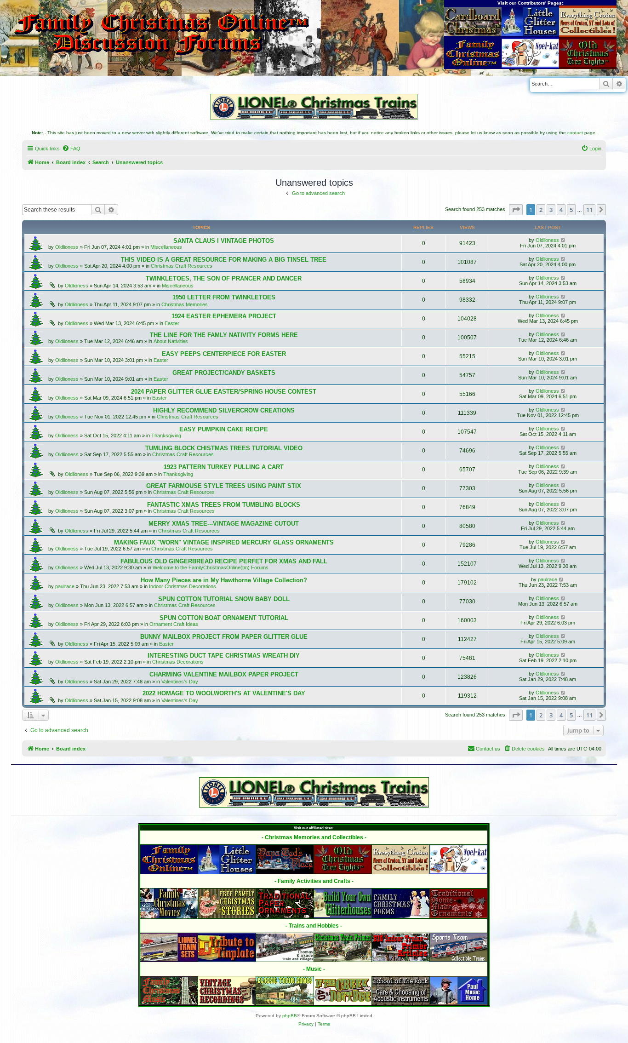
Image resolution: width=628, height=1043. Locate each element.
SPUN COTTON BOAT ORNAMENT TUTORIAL (224, 617)
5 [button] (571, 210)
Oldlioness (67, 247)
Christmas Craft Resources (181, 266)
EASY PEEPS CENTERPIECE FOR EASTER (224, 353)
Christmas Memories (184, 304)
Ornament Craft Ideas (173, 624)
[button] (516, 209)
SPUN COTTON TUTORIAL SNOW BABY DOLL (224, 599)
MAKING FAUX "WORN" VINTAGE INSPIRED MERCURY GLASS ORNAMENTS (224, 542)
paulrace (64, 586)
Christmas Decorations (178, 662)
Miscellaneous (166, 247)
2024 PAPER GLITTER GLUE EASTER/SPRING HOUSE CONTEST (223, 391)
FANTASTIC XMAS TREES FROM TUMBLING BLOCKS (223, 504)
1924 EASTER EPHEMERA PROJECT (223, 316)
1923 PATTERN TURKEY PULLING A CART (224, 467)
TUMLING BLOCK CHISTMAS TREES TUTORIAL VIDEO (224, 448)
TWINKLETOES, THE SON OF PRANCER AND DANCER (224, 278)
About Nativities (171, 341)
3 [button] (551, 210)
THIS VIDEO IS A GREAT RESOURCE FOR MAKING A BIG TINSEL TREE (223, 259)
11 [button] (589, 210)
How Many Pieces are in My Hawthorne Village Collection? (224, 580)
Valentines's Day (179, 681)
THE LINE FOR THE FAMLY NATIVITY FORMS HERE (224, 335)
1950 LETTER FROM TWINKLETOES (223, 297)
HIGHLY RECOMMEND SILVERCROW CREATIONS (224, 410)
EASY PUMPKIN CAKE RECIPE (223, 429)
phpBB (289, 1015)
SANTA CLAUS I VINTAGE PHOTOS (223, 240)
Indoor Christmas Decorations (182, 586)
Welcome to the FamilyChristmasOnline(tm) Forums (210, 567)
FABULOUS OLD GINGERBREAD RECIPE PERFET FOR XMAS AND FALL (223, 561)
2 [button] (540, 210)
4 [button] (561, 210)
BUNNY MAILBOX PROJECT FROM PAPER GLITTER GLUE (224, 636)
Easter (172, 323)
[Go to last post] (563, 240)
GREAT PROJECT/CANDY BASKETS (223, 372)
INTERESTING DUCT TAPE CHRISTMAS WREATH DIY (224, 655)
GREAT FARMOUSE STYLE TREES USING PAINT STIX (223, 485)
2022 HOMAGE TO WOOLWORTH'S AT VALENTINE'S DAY (224, 693)
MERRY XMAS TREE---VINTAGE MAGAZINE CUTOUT (223, 523)
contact (575, 132)
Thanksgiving (166, 435)
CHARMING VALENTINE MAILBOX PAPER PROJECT (223, 674)
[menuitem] (71, 148)
